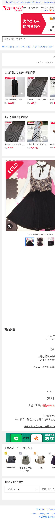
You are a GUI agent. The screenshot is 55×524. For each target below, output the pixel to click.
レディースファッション (43, 47)
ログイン (44, 10)
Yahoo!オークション (45, 509)
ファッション (25, 47)
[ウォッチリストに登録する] (21, 93)
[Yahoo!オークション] (20, 7)
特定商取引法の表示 (47, 517)
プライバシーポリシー (40, 514)
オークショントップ (10, 47)
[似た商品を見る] (10, 226)
